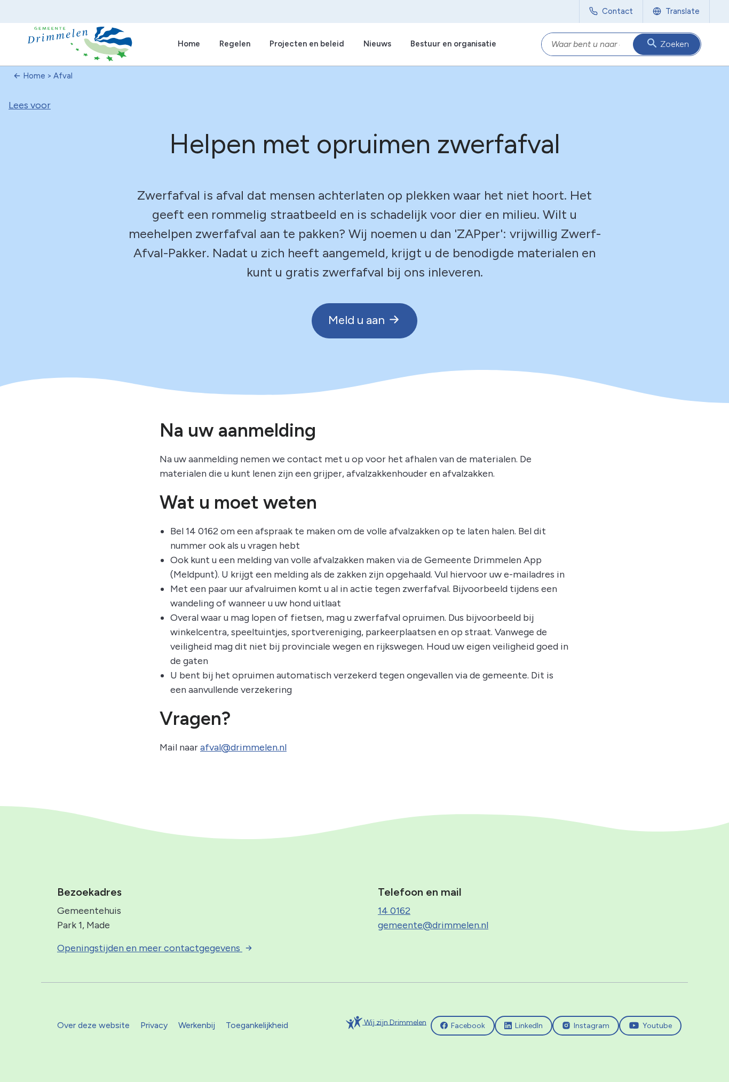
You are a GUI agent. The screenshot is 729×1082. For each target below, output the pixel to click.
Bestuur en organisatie (453, 44)
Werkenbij (196, 1025)
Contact (617, 11)
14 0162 (394, 911)
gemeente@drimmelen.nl (433, 925)
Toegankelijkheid (257, 1025)
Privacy (154, 1025)
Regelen (234, 44)
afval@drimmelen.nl (243, 747)
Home (189, 44)
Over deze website (93, 1025)
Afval (63, 76)
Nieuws (377, 44)
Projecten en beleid (307, 44)
